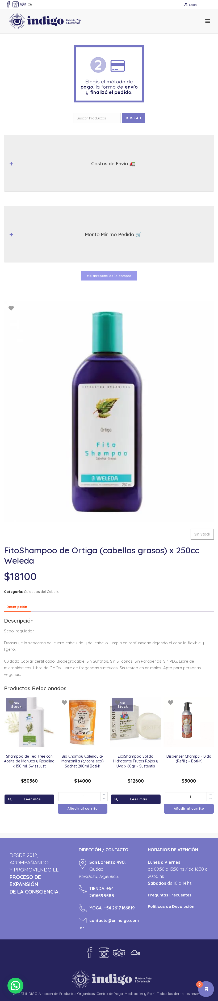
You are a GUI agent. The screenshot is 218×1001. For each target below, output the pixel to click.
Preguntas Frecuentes (169, 895)
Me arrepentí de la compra (109, 276)
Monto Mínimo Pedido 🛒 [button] (113, 234)
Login (193, 5)
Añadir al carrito (83, 808)
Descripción (16, 607)
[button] (15, 986)
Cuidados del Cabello (42, 591)
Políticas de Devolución (171, 906)
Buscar (133, 118)
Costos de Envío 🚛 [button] (113, 164)
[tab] (17, 607)
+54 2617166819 (119, 908)
